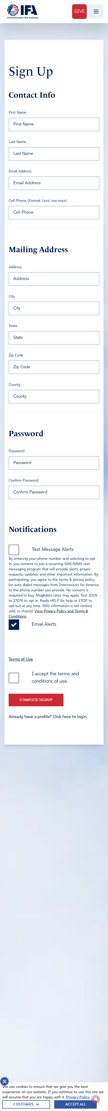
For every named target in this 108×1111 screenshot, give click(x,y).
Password (16, 451)
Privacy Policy (78, 1097)
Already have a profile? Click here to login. (48, 717)
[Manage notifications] (95, 1099)
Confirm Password (23, 481)
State (13, 326)
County (14, 385)
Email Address (20, 171)
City (12, 297)
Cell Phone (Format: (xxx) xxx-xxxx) (38, 201)
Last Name (17, 142)
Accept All (75, 1104)
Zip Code (16, 355)
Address (15, 267)
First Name (17, 113)
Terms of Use (21, 659)
